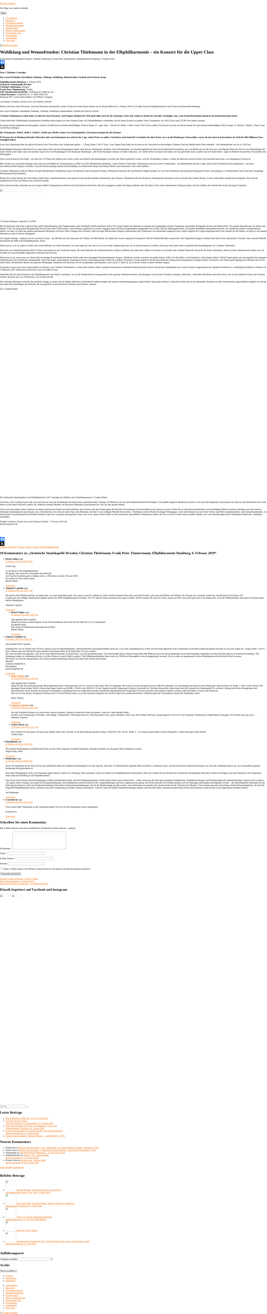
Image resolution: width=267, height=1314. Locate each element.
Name (3, 853)
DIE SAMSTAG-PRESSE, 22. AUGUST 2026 (27, 1118)
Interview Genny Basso (27, 1230)
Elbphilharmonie (51, 547)
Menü (3, 13)
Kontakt (9, 1276)
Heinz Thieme (17, 676)
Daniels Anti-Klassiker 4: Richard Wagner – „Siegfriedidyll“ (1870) (35, 1136)
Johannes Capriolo (20, 705)
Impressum (10, 1281)
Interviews (10, 20)
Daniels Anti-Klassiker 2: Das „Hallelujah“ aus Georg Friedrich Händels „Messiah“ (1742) (59, 1148)
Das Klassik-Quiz (13, 33)
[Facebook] (133, 62)
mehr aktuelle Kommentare (12, 1167)
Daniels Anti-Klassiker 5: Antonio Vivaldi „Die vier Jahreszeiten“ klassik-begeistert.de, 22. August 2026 (34, 1132)
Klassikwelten (12, 28)
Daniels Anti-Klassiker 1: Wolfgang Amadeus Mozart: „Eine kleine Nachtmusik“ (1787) (57, 1150)
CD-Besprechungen (14, 23)
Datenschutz (11, 1278)
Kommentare (11, 35)
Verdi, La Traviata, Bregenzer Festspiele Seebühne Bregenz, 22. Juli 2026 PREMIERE (29, 1218)
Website (3, 863)
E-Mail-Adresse (8, 858)
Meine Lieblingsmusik (15, 30)
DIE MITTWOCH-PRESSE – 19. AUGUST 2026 (42, 1153)
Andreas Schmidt (7, 547)
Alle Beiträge (11, 18)
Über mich (10, 40)
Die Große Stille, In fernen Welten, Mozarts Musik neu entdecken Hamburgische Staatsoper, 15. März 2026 (40, 1204)
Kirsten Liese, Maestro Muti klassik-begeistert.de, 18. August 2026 (27, 1156)
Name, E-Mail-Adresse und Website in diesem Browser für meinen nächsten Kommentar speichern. (47, 869)
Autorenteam (11, 38)
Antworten (10, 585)
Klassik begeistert (7, 3)
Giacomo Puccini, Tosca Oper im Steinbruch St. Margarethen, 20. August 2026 (29, 1122)
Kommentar (6, 848)
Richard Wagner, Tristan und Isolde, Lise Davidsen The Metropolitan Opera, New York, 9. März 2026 (33, 1191)
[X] (133, 67)
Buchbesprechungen (15, 25)
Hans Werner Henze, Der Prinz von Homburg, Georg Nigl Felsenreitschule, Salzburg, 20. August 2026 (31, 1127)
